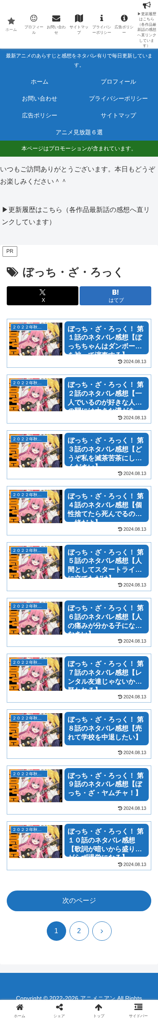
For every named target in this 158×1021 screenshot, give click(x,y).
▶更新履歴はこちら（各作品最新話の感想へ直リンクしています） (76, 215)
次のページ (79, 900)
